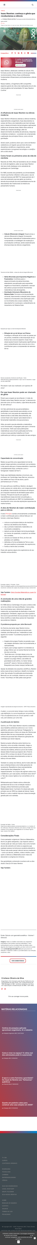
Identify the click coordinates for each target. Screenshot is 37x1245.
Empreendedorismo (9, 1177)
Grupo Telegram (8, 1191)
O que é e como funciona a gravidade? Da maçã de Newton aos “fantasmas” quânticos (17, 1080)
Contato (5, 1206)
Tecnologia (6, 1172)
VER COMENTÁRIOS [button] (18, 961)
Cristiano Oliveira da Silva (12, 978)
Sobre (4, 1200)
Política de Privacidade (23, 1235)
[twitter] (15, 53)
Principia (8, 514)
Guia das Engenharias (10, 1186)
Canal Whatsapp (8, 1189)
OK (18, 1242)
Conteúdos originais (9, 1163)
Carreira (5, 1174)
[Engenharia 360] (18, 4)
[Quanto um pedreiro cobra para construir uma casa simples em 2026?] (18, 1095)
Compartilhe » (5, 53)
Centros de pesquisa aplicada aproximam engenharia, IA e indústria (17, 1029)
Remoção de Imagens (9, 1203)
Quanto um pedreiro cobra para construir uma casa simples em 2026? (17, 1104)
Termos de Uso (7, 1211)
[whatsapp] (18, 53)
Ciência (3, 10)
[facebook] (12, 53)
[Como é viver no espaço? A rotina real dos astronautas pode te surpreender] (18, 1045)
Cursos (4, 1160)
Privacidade (6, 1214)
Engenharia (6, 1169)
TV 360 (4, 1157)
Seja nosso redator (9, 1194)
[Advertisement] (18, 102)
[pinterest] (28, 53)
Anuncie (5, 1208)
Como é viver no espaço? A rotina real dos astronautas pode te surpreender (17, 1054)
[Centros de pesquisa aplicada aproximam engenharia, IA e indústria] (18, 1020)
